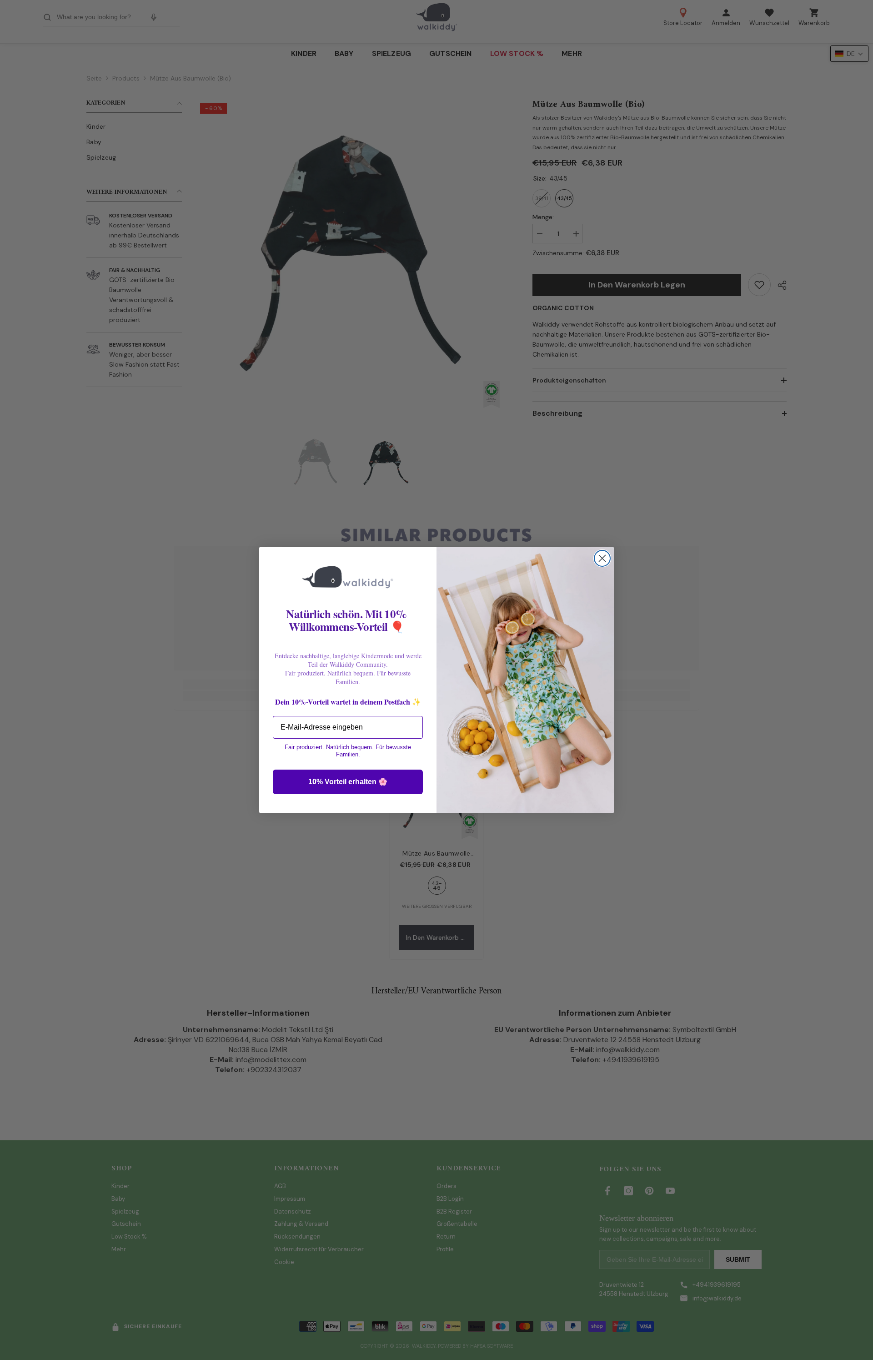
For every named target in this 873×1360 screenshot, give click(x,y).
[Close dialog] (602, 558)
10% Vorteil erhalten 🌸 (347, 782)
